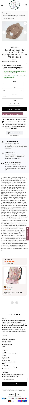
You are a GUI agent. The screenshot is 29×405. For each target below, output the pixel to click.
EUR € (18, 394)
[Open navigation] (2, 5)
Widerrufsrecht (5, 368)
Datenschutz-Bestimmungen (8, 339)
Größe (14, 81)
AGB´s (3, 346)
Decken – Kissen (5, 358)
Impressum (4, 338)
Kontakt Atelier (5, 365)
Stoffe (3, 363)
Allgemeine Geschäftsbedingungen (10, 367)
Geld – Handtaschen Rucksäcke (9, 362)
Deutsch (11, 394)
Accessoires (5, 352)
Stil (14, 87)
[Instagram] (11, 314)
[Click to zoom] (25, 23)
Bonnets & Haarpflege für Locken (9, 353)
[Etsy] (19, 314)
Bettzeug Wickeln (6, 360)
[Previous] (3, 32)
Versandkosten (13, 61)
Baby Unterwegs (5, 357)
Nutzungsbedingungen (7, 344)
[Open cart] (26, 5)
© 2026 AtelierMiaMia (7, 390)
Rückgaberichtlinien (6, 341)
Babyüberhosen (8, 13)
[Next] (25, 32)
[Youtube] (17, 314)
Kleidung (4, 355)
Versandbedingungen (6, 343)
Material (15, 94)
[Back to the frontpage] (2, 13)
